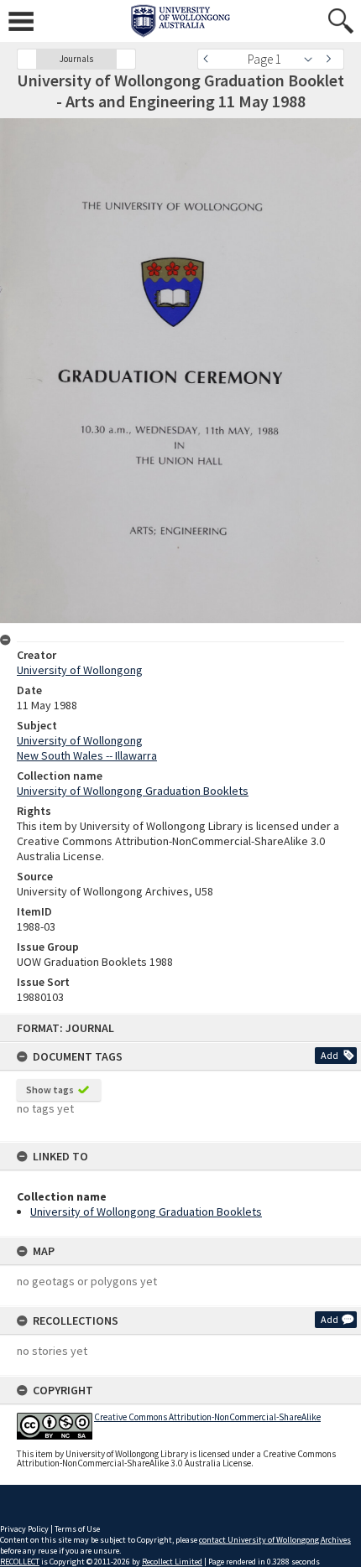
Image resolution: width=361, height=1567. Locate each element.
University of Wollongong (80, 669)
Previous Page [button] (210, 59)
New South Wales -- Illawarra (87, 755)
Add (329, 1055)
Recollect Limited (172, 1561)
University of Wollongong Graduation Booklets (146, 1211)
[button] (27, 59)
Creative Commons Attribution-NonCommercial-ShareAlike (207, 1417)
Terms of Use (77, 1528)
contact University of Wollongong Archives (275, 1539)
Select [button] (313, 59)
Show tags (50, 1089)
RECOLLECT (19, 1561)
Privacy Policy (24, 1528)
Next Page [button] (331, 59)
